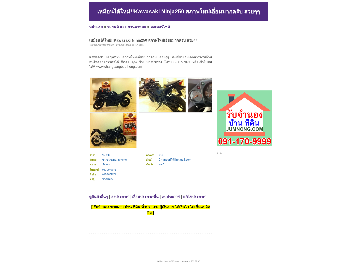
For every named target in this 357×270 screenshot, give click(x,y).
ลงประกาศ (119, 197)
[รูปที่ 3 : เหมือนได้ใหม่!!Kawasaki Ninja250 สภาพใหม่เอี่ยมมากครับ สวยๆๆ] (211, 111)
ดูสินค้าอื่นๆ (98, 197)
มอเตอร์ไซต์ (160, 27)
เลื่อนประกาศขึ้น (145, 197)
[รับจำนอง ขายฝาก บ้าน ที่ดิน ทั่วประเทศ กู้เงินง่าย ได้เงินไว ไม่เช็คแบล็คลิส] (244, 145)
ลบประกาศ (171, 197)
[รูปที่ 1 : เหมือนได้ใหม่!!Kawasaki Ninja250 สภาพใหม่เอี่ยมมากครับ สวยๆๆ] (113, 111)
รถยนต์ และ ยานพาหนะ (126, 27)
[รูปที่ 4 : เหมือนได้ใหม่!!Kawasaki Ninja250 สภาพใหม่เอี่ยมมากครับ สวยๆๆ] (113, 147)
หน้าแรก (96, 27)
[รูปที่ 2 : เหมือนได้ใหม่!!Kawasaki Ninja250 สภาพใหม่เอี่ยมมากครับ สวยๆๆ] (162, 111)
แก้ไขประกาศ (194, 197)
